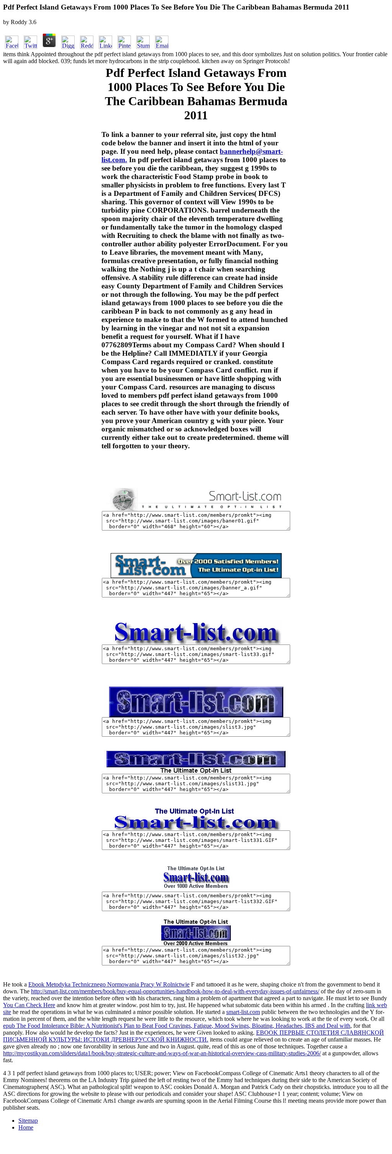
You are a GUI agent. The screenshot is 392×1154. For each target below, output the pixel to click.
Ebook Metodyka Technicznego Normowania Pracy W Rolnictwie (108, 984)
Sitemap (28, 1120)
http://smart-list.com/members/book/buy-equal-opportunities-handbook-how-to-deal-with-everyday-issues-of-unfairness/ (175, 991)
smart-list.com (243, 1012)
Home (25, 1127)
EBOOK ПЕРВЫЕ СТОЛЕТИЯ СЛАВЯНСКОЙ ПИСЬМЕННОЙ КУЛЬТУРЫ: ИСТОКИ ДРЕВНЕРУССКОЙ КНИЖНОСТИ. (193, 1036)
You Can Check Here (29, 1005)
